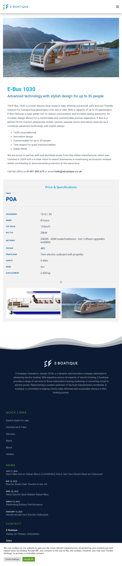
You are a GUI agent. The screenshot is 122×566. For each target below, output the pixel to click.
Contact (10, 454)
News (9, 440)
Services (10, 434)
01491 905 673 (35, 171)
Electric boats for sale (17, 420)
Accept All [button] (28, 559)
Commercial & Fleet (16, 427)
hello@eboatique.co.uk (68, 171)
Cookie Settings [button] (12, 559)
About (9, 447)
